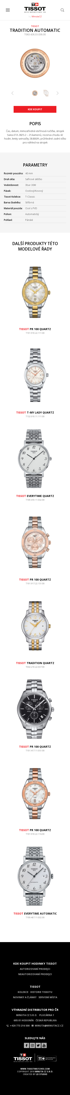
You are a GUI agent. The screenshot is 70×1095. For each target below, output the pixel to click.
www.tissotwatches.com (35, 1068)
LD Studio (41, 1074)
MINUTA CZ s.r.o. (44, 1071)
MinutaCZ (37, 16)
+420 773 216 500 (20, 1025)
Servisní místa (47, 997)
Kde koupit (35, 109)
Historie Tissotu (41, 992)
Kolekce (23, 992)
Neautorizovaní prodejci (35, 974)
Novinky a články (25, 997)
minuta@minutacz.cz (49, 1025)
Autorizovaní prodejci (35, 969)
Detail (35, 334)
